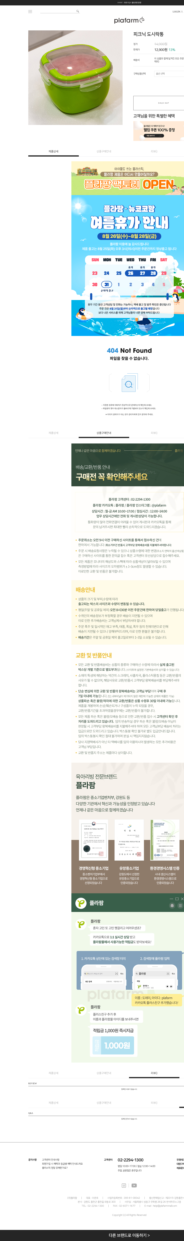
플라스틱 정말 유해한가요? (54, 1168)
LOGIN (176, 11)
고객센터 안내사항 (50, 1160)
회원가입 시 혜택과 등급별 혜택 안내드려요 (62, 1164)
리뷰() (154, 151)
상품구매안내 (104, 151)
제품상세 (53, 151)
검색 (78, 11)
